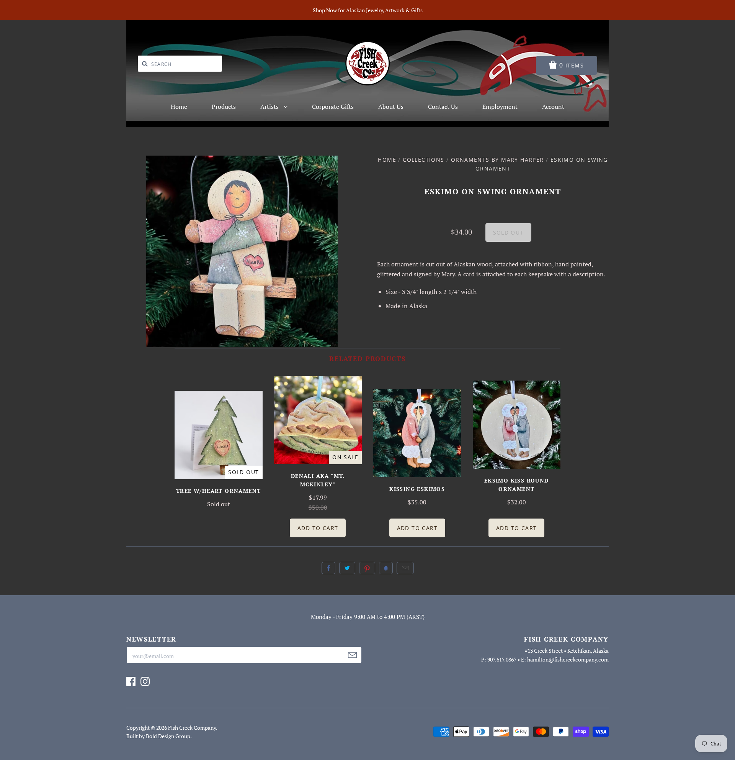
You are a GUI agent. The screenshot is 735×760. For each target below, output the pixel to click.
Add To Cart (317, 528)
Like (328, 568)
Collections (423, 159)
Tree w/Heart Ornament (218, 490)
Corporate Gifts (333, 106)
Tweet (347, 568)
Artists (270, 106)
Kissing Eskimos (417, 488)
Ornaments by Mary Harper (497, 159)
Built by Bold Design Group (158, 736)
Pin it (367, 568)
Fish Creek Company (192, 727)
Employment (500, 106)
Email (405, 568)
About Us (390, 106)
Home (179, 106)
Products (224, 106)
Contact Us (443, 106)
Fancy (386, 568)
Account (553, 106)
